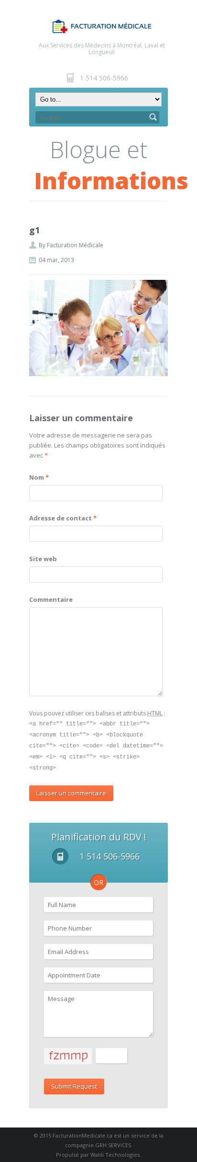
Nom (39, 477)
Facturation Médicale (75, 245)
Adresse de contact (63, 518)
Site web (43, 558)
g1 (34, 230)
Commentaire (51, 599)
